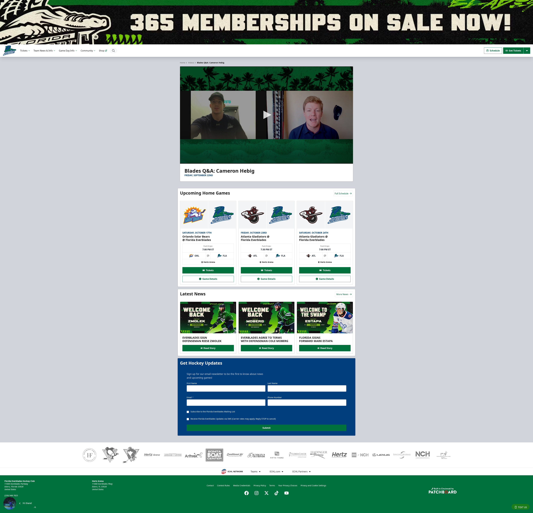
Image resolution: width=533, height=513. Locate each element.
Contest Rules (223, 485)
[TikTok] (276, 493)
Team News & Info (43, 50)
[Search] (113, 50)
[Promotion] (266, 22)
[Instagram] (256, 493)
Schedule (495, 50)
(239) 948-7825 (11, 495)
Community (87, 50)
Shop (101, 50)
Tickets (23, 50)
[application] (266, 115)
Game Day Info (67, 50)
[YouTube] (286, 493)
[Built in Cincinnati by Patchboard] (443, 491)
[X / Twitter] (266, 493)
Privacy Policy (260, 485)
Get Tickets (515, 50)
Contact (210, 485)
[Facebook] (246, 493)
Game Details (209, 278)
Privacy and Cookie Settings (313, 485)
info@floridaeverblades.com (17, 499)
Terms (272, 485)
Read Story (209, 348)
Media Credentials (241, 485)
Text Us (522, 507)
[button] (266, 115)
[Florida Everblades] (9, 50)
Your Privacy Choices (287, 485)
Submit (266, 427)
